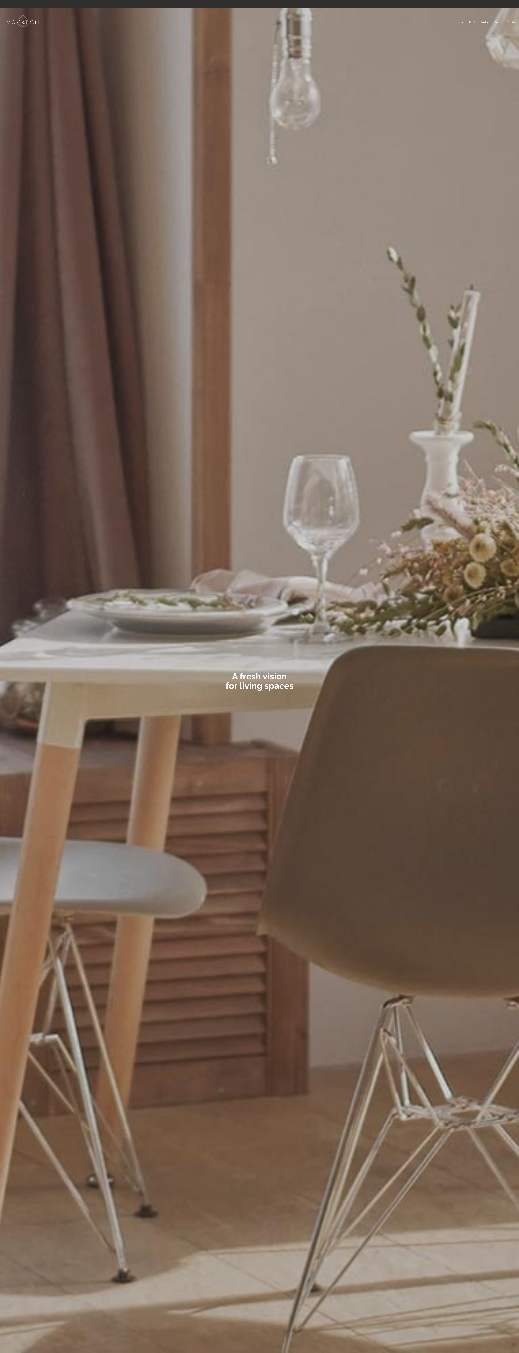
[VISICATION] (23, 22)
